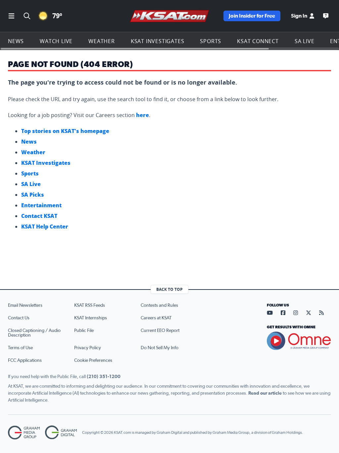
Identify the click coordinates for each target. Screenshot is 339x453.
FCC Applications (25, 360)
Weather (101, 41)
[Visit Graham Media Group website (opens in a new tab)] (24, 432)
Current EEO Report (160, 330)
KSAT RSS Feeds (89, 305)
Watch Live (56, 41)
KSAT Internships (90, 318)
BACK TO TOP (169, 289)
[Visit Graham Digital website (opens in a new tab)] (61, 432)
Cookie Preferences (93, 360)
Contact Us (18, 318)
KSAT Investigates (157, 41)
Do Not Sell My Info (159, 348)
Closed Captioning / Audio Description (34, 333)
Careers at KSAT (156, 318)
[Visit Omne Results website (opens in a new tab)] (299, 341)
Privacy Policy (87, 348)
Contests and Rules (159, 305)
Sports (210, 41)
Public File (84, 330)
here (142, 115)
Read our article (265, 393)
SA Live (305, 41)
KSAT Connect (258, 41)
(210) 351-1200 (104, 376)
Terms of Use (20, 348)
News (16, 41)
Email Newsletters (25, 305)
